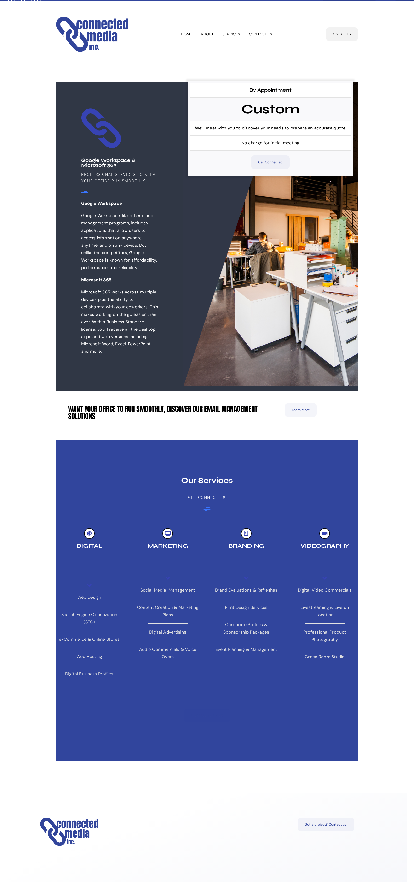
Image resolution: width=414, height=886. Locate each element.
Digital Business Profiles (89, 674)
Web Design (89, 597)
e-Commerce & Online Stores (89, 639)
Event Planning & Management (246, 649)
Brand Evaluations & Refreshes (246, 590)
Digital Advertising (167, 632)
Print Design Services (246, 607)
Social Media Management (167, 590)
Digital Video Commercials (325, 590)
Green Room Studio (325, 657)
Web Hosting (89, 656)
